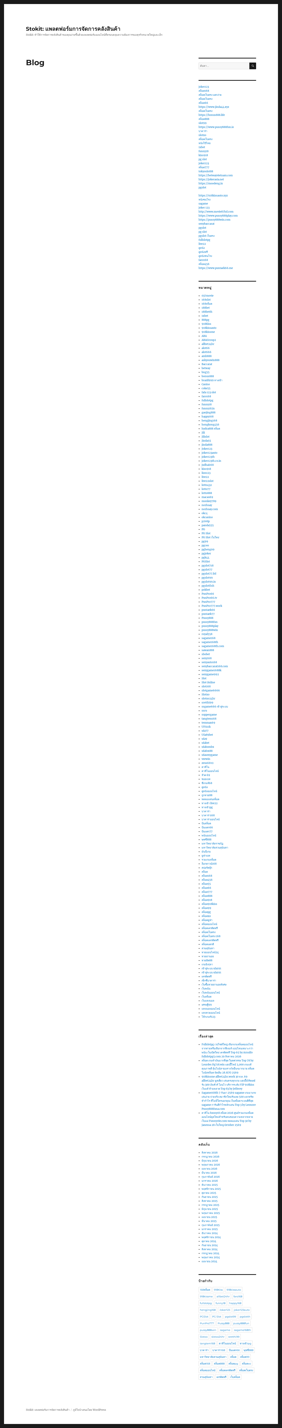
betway (206, 368)
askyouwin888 (210, 360)
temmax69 (208, 722)
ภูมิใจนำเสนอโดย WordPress (89, 1410)
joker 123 (204, 207)
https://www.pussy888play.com (218, 215)
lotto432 (207, 485)
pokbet (206, 589)
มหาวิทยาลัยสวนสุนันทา (215, 847)
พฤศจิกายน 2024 (211, 1237)
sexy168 (207, 658)
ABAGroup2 (209, 340)
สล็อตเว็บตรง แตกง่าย (210, 94)
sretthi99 (207, 702)
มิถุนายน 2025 (210, 1209)
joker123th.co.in (211, 461)
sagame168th (210, 642)
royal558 (207, 634)
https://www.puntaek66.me (216, 268)
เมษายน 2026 (209, 1168)
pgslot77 (207, 569)
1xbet (202, 147)
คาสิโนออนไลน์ (210, 771)
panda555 (208, 525)
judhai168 (208, 465)
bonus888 (208, 376)
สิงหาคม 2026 (210, 1152)
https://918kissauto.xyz (213, 195)
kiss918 (203, 155)
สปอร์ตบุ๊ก (207, 867)
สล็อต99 (206, 908)
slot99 (203, 123)
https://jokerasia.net (211, 179)
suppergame (209, 714)
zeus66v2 (208, 763)
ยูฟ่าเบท (206, 855)
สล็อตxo (206, 916)
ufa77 (205, 730)
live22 (202, 244)
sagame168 (208, 638)
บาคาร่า (203, 131)
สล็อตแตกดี (208, 944)
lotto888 (207, 493)
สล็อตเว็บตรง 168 (211, 936)
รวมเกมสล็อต (209, 859)
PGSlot (206, 561)
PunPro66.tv (209, 597)
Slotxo (205, 694)
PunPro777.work (212, 606)
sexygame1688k (211, 670)
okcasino (207, 517)
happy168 (208, 416)
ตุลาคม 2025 (209, 1193)
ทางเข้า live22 (210, 803)
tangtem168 (209, 718)
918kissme (208, 332)
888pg (205, 320)
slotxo (202, 135)
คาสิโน (205, 767)
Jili (203, 432)
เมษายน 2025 (209, 1217)
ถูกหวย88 (207, 795)
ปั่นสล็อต (206, 823)
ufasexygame (210, 755)
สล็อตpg (206, 912)
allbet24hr (208, 344)
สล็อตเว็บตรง (205, 99)
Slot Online (208, 682)
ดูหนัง (202, 248)
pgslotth (245, 1316)
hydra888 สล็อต (211, 428)
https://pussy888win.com (214, 219)
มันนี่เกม (206, 851)
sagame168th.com (213, 646)
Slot (204, 678)
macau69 (207, 497)
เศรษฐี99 (207, 1004)
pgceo (205, 545)
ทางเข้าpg (207, 807)
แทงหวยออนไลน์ (211, 1012)
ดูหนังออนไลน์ (209, 791)
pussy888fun (210, 622)
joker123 (204, 86)
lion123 (206, 473)
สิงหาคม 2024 (210, 1249)
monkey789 (209, 501)
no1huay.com (210, 509)
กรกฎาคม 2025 (210, 1205)
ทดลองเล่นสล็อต (210, 799)
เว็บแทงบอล (208, 1000)
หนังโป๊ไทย (205, 143)
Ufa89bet (207, 734)
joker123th (208, 456)
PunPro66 (208, 593)
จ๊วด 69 (206, 775)
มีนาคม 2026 (209, 1172)
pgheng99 (208, 549)
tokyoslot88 (206, 171)
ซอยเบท (206, 779)
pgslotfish (208, 585)
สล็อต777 (204, 167)
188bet (206, 307)
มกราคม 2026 (210, 1180)
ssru (204, 710)
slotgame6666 (211, 690)
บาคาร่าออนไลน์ (211, 819)
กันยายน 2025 (210, 1197)
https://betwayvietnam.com (216, 175)
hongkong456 (210, 424)
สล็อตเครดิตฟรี (210, 928)
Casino (206, 384)
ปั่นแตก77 (207, 831)
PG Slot (206, 533)
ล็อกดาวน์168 (209, 863)
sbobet (206, 654)
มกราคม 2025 (210, 1229)
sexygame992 (210, 674)
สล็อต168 (204, 90)
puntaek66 (208, 610)
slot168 (206, 686)
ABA (204, 336)
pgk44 (205, 557)
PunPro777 (208, 602)
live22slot (208, 481)
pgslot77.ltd (209, 573)
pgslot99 (207, 577)
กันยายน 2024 (210, 1245)
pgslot (202, 187)
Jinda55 (206, 440)
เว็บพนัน (206, 988)
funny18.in (208, 408)
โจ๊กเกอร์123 (208, 1016)
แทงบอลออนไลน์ (211, 1008)
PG (203, 529)
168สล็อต (207, 303)
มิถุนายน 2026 (210, 1160)
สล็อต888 (204, 119)
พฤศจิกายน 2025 (211, 1189)
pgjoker (206, 553)
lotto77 (206, 489)
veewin (206, 759)
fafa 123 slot (209, 392)
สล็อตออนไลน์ (209, 924)
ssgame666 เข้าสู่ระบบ (215, 706)
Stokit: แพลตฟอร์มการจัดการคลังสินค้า (73, 29)
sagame (203, 203)
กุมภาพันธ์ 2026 (211, 1176)
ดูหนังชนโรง (205, 256)
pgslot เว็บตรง (206, 235)
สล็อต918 (207, 900)
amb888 (207, 356)
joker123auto (209, 452)
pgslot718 (208, 565)
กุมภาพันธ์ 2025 (211, 1225)
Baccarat (207, 364)
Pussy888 (207, 618)
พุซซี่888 (206, 839)
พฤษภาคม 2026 (211, 1164)
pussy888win (210, 630)
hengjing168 (209, 420)
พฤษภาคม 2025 (211, 1213)
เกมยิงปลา (207, 964)
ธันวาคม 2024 (210, 1233)
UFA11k (206, 726)
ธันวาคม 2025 (210, 1184)
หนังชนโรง (204, 199)
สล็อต (205, 871)
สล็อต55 (206, 883)
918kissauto (209, 328)
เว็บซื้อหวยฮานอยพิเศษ (214, 984)
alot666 (206, 352)
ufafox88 (207, 751)
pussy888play (210, 626)
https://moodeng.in (211, 183)
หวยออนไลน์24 (210, 952)
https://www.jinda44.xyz (214, 107)
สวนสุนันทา (208, 948)
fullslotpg (204, 240)
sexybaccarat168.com (215, 666)
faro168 (203, 260)
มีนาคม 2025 (209, 1221)
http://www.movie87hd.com (216, 211)
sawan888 (208, 650)
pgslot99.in (209, 581)
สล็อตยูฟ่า (207, 920)
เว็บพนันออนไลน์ (211, 992)
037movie (208, 295)
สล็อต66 (203, 103)
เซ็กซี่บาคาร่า (209, 980)
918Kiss (206, 324)
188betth (207, 311)
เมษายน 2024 (209, 1261)
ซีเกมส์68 (207, 783)
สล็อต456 (204, 264)
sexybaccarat (206, 223)
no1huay (207, 505)
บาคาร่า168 (208, 815)
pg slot (203, 159)
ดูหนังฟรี (203, 252)
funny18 (204, 151)
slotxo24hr (208, 698)
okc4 (205, 513)
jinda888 (207, 444)
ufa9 (204, 738)
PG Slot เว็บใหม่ (210, 537)
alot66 (206, 348)
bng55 (205, 372)
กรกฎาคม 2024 (210, 1253)
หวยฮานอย (208, 956)
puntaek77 (208, 614)
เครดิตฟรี (207, 976)
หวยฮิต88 (207, 960)
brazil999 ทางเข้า (212, 380)
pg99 (205, 541)
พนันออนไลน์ (209, 835)
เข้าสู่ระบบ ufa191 (211, 968)
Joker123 (207, 448)
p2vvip (206, 521)
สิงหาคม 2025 (210, 1201)
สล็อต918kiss (209, 904)
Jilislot (205, 436)
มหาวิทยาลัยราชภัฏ (212, 843)
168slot (206, 299)
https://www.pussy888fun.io (216, 127)
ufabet (205, 743)
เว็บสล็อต (206, 996)
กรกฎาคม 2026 (210, 1156)
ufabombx (208, 747)
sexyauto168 (209, 662)
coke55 (206, 388)
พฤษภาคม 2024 (211, 1257)
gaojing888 (208, 412)
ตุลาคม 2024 (209, 1241)
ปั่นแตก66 (207, 827)
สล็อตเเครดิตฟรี (210, 940)
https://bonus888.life (212, 115)
